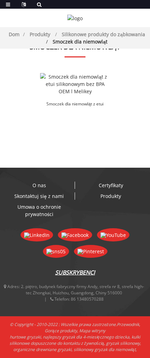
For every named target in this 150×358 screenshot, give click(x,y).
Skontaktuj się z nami (39, 196)
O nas (39, 185)
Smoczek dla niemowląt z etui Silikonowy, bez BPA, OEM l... (75, 104)
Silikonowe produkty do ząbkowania (103, 34)
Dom (14, 34)
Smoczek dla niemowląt (80, 41)
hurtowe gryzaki (25, 337)
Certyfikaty (111, 185)
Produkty (40, 34)
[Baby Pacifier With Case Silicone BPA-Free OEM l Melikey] (75, 84)
